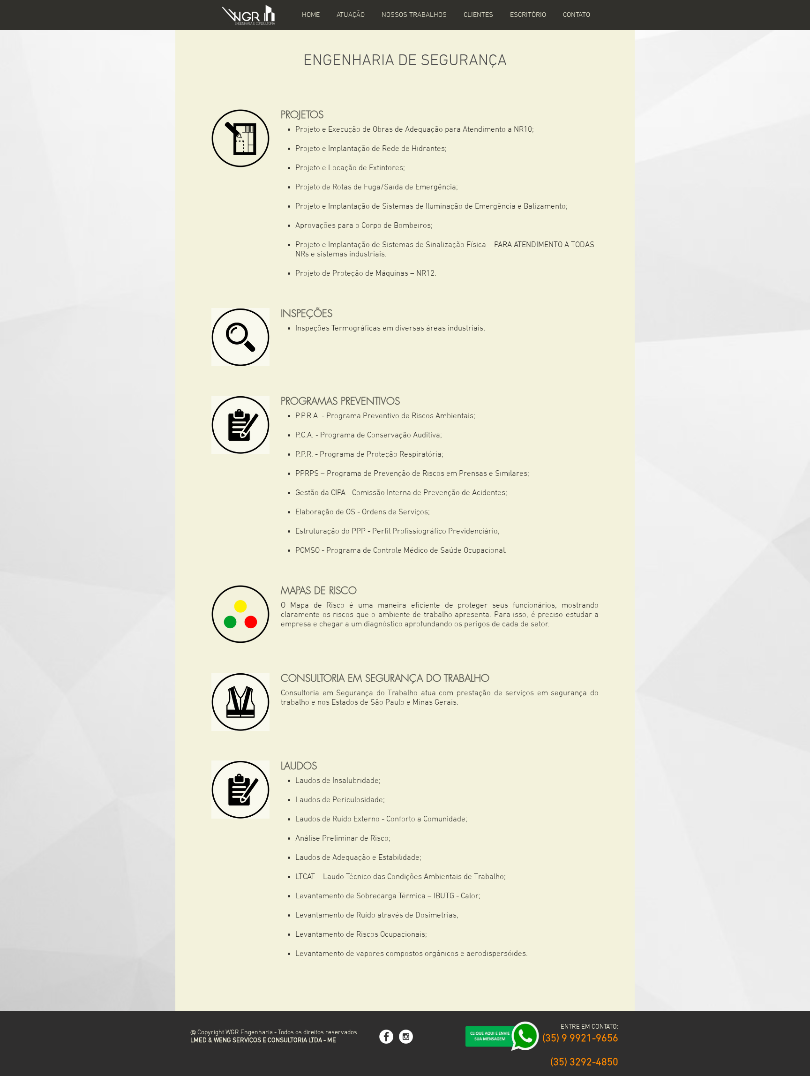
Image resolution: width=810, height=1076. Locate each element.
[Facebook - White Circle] (386, 1037)
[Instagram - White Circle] (406, 1037)
